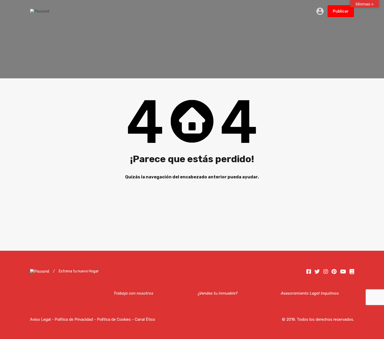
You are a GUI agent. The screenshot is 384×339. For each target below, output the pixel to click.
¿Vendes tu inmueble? (217, 293)
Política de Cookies (114, 319)
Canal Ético (145, 319)
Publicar (341, 11)
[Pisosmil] (39, 11)
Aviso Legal (40, 319)
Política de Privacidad (74, 319)
